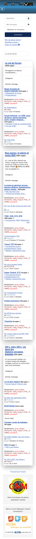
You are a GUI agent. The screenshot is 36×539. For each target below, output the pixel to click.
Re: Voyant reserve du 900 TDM (16, 334)
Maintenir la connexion (15, 29)
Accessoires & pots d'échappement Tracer (12, 247)
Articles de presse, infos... (16, 194)
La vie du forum (13, 63)
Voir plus (29, 125)
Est (19, 384)
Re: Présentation (10, 107)
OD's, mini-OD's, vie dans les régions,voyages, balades (15, 351)
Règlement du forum (14, 93)
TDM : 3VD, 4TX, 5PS (13, 216)
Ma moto (9, 192)
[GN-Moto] (18, 486)
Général (9, 124)
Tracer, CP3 (9, 244)
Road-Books (9, 406)
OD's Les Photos (12, 447)
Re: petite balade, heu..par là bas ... (17, 437)
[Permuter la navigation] (2, 9)
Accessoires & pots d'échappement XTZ (12, 276)
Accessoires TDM (12, 220)
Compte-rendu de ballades (16, 422)
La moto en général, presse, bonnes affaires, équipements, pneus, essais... (17, 187)
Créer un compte (11, 45)
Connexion (18, 35)
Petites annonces (12, 301)
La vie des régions (12, 382)
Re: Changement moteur (13, 293)
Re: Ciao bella (9, 140)
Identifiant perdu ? (12, 42)
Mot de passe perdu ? (13, 40)
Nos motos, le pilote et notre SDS (17, 154)
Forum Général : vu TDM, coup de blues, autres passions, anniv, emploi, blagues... (17, 118)
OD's (6, 445)
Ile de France (11, 384)
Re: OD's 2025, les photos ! (14, 459)
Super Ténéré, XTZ (12, 272)
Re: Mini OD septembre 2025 (15, 398)
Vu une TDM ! (11, 126)
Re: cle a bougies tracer (13, 264)
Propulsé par (15, 472)
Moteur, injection (12, 251)
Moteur (23, 220)
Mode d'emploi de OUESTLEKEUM (12, 90)
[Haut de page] (32, 535)
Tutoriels (8, 321)
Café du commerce (21, 124)
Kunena (23, 472)
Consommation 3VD (12, 236)
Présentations (11, 95)
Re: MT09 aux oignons (12, 313)
